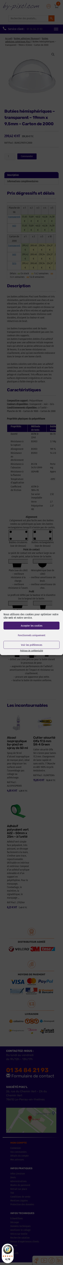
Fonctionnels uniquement (31, 635)
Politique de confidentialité (31, 650)
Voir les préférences (31, 645)
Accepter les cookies (31, 625)
